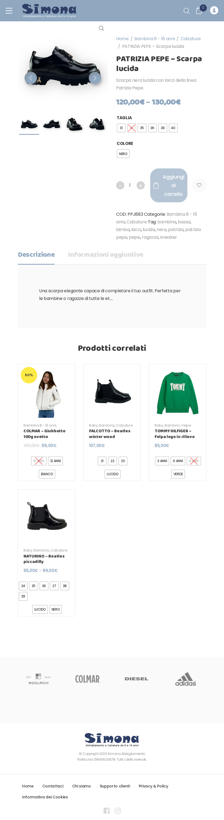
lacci (136, 229)
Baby (93, 425)
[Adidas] (185, 679)
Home (122, 39)
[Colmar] (87, 679)
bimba (122, 229)
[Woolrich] (38, 679)
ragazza (150, 237)
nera (161, 229)
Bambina (107, 425)
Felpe (186, 425)
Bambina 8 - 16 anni (154, 39)
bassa (184, 222)
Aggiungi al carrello (173, 185)
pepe (134, 237)
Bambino (172, 425)
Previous (31, 78)
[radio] (121, 128)
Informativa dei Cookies (45, 797)
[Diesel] (136, 679)
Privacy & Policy (153, 786)
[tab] (36, 257)
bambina (166, 222)
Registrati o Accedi (215, 10)
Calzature (191, 39)
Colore (125, 143)
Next (95, 78)
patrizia (175, 229)
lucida (149, 229)
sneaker (168, 237)
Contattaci (52, 786)
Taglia (124, 118)
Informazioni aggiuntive (105, 255)
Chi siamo (81, 786)
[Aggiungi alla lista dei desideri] (199, 185)
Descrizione (36, 255)
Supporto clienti (115, 786)
